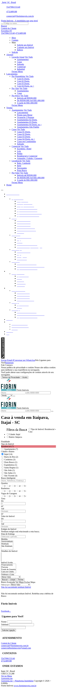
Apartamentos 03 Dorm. (27, 122)
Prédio (19, 153)
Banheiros (5, 488)
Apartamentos (23, 59)
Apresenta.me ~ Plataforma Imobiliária (17, 681)
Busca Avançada (8, 582)
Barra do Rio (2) (11, 457)
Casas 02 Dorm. (23, 134)
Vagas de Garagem (9, 493)
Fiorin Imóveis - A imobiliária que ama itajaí (19, 21)
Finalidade (5, 441)
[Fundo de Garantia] (8, 569)
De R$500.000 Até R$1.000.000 (30, 100)
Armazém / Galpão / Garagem (29, 158)
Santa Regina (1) (11, 467)
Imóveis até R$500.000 (26, 98)
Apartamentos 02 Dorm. (27, 120)
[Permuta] (8, 567)
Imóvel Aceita (7, 562)
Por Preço (16, 95)
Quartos (4, 483)
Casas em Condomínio (26, 141)
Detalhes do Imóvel (9, 551)
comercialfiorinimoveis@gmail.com (16, 648)
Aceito (24, 377)
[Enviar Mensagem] (52, 411)
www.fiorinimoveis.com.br (25, 686)
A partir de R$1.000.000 (27, 103)
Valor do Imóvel (8, 516)
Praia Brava (22, 170)
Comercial (21, 67)
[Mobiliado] (7, 544)
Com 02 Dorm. (23, 81)
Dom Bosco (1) (10, 462)
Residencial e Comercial (27, 156)
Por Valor (16, 173)
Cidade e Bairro (7, 451)
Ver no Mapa (6, 676)
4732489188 (11, 11)
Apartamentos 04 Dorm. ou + (29, 124)
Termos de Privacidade (11, 377)
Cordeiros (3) (9, 459)
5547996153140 (13, 7)
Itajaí (19, 165)
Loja (19, 151)
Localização (17, 161)
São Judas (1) (10, 473)
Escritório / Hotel (24, 149)
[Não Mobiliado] (7, 546)
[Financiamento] (8, 565)
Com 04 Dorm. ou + (25, 86)
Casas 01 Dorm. (23, 132)
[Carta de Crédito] (8, 572)
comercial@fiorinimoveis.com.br (20, 16)
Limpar (12, 580)
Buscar (5, 580)
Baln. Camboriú (23, 163)
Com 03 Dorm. (23, 83)
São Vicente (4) (10, 475)
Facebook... (6, 611)
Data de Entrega (8, 534)
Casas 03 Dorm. (23, 137)
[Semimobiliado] (7, 542)
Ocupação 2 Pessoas (25, 117)
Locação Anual (18, 57)
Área (3, 498)
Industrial (21, 69)
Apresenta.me (7, 678)
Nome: (4, 622)
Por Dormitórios (18, 76)
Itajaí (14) (8, 454)
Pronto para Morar (24, 115)
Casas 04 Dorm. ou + (26, 139)
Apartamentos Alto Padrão (28, 127)
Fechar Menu (17, 71)
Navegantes (22, 168)
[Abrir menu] (2, 189)
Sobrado (20, 64)
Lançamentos (22, 112)
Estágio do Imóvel (8, 529)
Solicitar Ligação (8, 630)
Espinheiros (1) (10, 465)
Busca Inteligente (8, 478)
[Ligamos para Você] (3, 358)
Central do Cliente (8, 643)
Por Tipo (15, 88)
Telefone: (5, 624)
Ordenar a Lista (7, 574)
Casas (19, 62)
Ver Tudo (29, 57)
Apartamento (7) (11, 449)
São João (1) (9, 470)
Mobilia (4, 539)
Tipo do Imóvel (7, 444)
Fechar (20, 580)
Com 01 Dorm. (23, 79)
